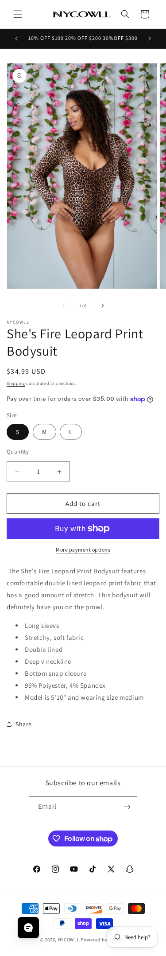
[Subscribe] (127, 806)
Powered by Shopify (103, 939)
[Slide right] (102, 305)
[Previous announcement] (16, 38)
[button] (17, 14)
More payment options (83, 549)
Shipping (16, 383)
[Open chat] (28, 927)
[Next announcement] (149, 38)
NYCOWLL (69, 939)
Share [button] (23, 724)
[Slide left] (63, 305)
